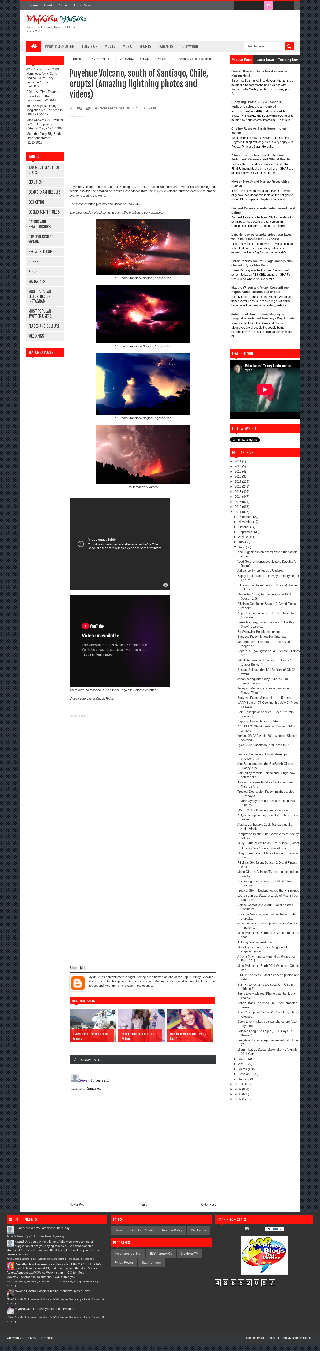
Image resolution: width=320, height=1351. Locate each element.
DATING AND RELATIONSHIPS (39, 224)
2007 (238, 1099)
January (244, 1079)
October (244, 527)
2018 (238, 476)
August (243, 537)
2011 (238, 512)
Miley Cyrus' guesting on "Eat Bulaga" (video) (268, 843)
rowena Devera (25, 1291)
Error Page (82, 5)
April (241, 1064)
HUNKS (33, 261)
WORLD (153, 108)
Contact (63, 5)
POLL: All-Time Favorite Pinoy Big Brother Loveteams (42, 96)
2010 (238, 1084)
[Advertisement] (143, 152)
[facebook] (239, 5)
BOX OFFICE (36, 202)
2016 (238, 486)
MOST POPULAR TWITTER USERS (40, 313)
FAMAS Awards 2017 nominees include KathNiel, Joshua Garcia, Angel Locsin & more (53, 1299)
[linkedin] (278, 5)
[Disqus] (143, 1131)
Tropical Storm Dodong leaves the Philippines (268, 890)
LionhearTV (189, 1253)
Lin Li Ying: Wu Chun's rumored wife (261, 848)
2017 (238, 481)
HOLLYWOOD (189, 46)
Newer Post (77, 1204)
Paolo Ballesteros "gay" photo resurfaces (29, 1236)
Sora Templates (271, 1337)
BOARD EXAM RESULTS (44, 192)
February (244, 1074)
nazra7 (19, 1241)
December (245, 517)
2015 (238, 491)
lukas (18, 1228)
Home (33, 5)
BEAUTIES (35, 182)
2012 (238, 507)
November (245, 522)
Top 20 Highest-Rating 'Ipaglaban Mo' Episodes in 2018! (44, 110)
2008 (238, 1094)
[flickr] (259, 5)
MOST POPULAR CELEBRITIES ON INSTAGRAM (39, 296)
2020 (238, 466)
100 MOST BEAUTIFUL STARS (43, 169)
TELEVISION (89, 46)
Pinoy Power (124, 1262)
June (242, 547)
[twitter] (249, 5)
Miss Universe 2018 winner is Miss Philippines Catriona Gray (44, 124)
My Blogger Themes (300, 1337)
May (241, 1059)
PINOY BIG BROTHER (59, 46)
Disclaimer (198, 1230)
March (243, 1069)
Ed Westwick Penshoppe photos (259, 631)
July (241, 542)
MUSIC (127, 46)
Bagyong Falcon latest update (257, 721)
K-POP (32, 271)
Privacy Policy (172, 1230)
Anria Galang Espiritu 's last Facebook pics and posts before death (43, 1259)
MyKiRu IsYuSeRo (42, 1337)
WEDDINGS (36, 336)
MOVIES (110, 46)
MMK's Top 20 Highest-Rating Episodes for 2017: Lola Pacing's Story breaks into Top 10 (55, 1281)
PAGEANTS (165, 46)
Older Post (208, 1204)
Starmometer (151, 1262)
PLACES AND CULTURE (43, 326)
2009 (238, 1089)
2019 (238, 471)
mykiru (20, 1309)
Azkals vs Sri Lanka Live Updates (260, 570)
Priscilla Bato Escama (31, 1264)
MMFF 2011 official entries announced (263, 810)
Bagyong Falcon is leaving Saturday (261, 636)
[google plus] (288, 5)
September (246, 532)
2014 (238, 496)
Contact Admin (143, 1230)
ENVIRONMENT (107, 108)
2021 (238, 461)
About (47, 5)
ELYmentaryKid (161, 1253)
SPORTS (145, 46)
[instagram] (268, 5)
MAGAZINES (36, 281)
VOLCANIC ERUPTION (133, 108)
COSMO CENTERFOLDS (44, 212)
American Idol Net (128, 1253)
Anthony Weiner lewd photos (256, 942)
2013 (238, 502)
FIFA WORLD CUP (40, 251)
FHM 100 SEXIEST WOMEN (40, 239)
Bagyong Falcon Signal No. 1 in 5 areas (264, 697)
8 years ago (59, 1236)
